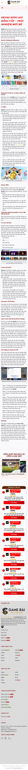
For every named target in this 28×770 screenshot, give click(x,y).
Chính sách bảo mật (20, 766)
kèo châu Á (19, 144)
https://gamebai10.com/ (7, 617)
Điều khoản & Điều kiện (8, 766)
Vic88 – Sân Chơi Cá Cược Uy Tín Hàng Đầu (12, 474)
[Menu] (2, 2)
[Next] (27, 468)
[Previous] (1, 468)
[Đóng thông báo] (25, 7)
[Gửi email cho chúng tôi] (2, 627)
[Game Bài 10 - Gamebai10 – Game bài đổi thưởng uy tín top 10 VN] (14, 2)
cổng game (11, 62)
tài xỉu (6, 240)
